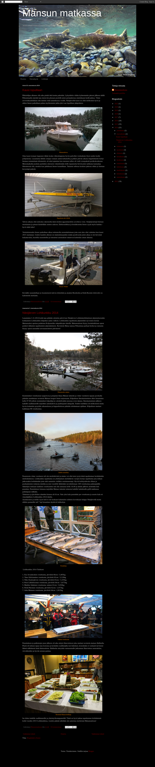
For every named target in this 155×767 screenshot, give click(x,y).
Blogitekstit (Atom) (33, 738)
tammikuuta (121, 177)
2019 (117, 110)
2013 (117, 181)
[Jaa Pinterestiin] (75, 301)
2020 (117, 107)
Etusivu (23, 79)
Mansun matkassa (61, 13)
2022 (117, 104)
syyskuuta (120, 150)
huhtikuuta (120, 167)
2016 (117, 121)
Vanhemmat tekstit (98, 734)
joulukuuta (120, 130)
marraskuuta (121, 134)
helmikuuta (121, 174)
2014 (117, 127)
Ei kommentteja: (56, 301)
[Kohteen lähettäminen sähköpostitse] (66, 301)
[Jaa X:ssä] (71, 301)
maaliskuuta (121, 170)
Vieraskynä (34, 79)
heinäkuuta (121, 157)
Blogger (91, 751)
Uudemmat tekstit (29, 734)
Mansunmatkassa (120, 90)
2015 (117, 124)
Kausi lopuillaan (32, 90)
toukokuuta (121, 163)
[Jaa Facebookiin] (73, 301)
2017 (117, 117)
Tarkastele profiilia (118, 93)
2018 (117, 114)
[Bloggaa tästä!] (68, 301)
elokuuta (120, 153)
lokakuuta (120, 146)
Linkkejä (45, 79)
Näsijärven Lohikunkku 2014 (40, 312)
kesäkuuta (120, 160)
